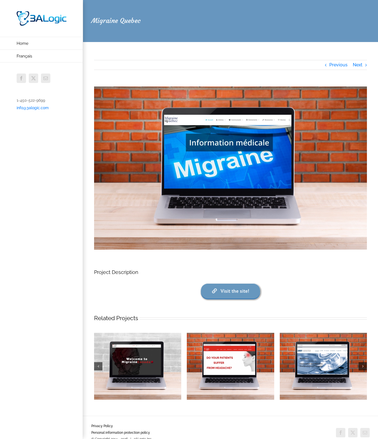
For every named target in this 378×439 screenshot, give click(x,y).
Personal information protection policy (120, 433)
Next (358, 64)
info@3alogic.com (33, 108)
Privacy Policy (102, 426)
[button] (98, 366)
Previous (338, 64)
